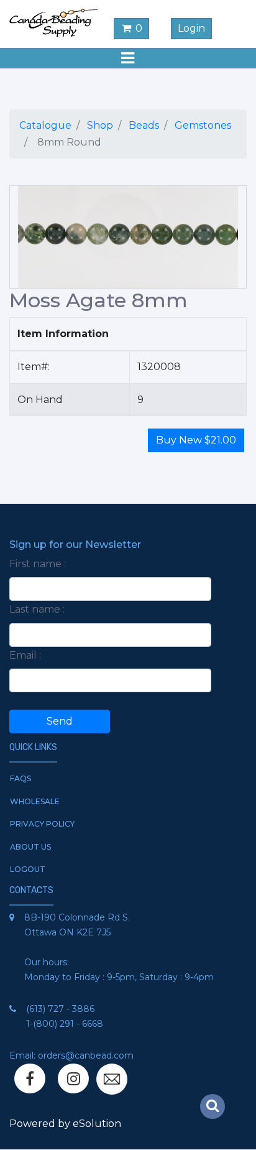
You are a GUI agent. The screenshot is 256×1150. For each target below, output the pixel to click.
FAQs (20, 778)
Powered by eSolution (65, 1123)
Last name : (37, 609)
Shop (100, 125)
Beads (144, 125)
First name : (37, 564)
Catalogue (45, 125)
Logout (27, 869)
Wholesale (35, 801)
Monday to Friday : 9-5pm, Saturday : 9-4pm (119, 977)
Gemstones (203, 125)
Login (191, 28)
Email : (25, 655)
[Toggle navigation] (128, 58)
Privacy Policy (42, 823)
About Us (30, 846)
